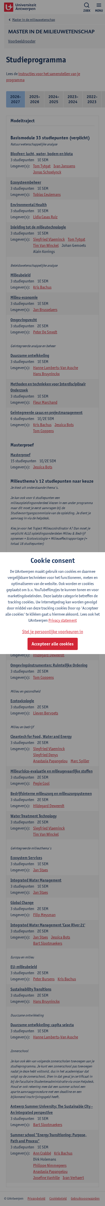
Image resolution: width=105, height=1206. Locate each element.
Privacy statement (62, 620)
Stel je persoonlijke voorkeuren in (52, 631)
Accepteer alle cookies (53, 644)
